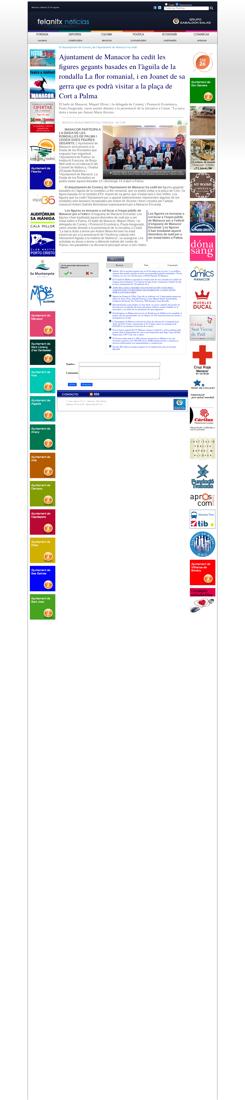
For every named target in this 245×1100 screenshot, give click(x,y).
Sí (70, 273)
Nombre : (70, 364)
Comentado (173, 265)
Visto (146, 265)
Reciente (119, 265)
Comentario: (72, 373)
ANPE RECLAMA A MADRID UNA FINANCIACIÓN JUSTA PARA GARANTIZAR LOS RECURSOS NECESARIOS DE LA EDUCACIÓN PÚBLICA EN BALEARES (144, 290)
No (91, 273)
